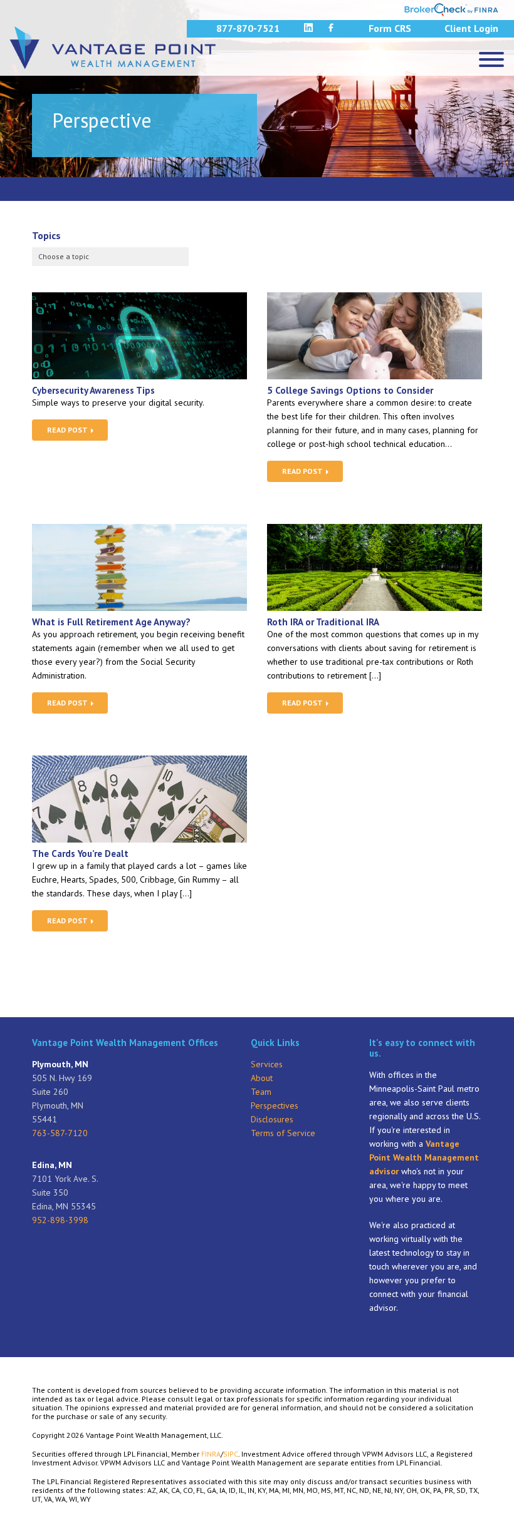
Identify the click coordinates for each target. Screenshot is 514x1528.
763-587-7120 (60, 1133)
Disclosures (272, 1119)
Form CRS (390, 28)
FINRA (211, 1454)
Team (261, 1091)
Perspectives (274, 1105)
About (262, 1078)
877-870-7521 (248, 28)
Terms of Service (283, 1133)
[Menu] (491, 59)
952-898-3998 (60, 1220)
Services (267, 1064)
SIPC (230, 1454)
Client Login (471, 28)
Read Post (68, 429)
